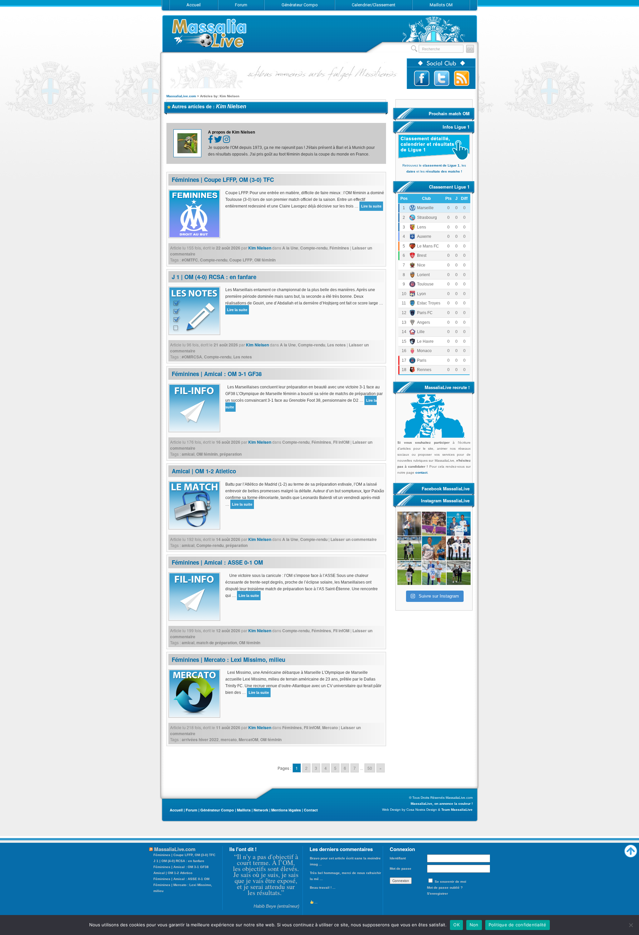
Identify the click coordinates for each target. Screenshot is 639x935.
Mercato (330, 727)
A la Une (290, 248)
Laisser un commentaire (353, 539)
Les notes (336, 345)
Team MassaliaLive (457, 809)
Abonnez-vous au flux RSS (461, 78)
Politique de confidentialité (517, 924)
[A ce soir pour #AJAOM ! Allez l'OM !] (409, 524)
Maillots (244, 809)
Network (261, 809)
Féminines (339, 248)
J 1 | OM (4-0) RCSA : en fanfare (214, 277)
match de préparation (216, 643)
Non (474, 924)
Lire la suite (371, 206)
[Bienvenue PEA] (459, 524)
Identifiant (398, 858)
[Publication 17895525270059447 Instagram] (434, 524)
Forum (191, 809)
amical (188, 454)
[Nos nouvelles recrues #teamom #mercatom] (459, 548)
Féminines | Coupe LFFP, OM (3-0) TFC (223, 180)
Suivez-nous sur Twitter (441, 78)
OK (456, 924)
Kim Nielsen (231, 106)
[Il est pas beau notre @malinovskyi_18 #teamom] (409, 573)
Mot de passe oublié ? (445, 887)
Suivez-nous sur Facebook (421, 78)
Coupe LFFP (240, 260)
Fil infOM (341, 442)
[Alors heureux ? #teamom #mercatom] (434, 573)
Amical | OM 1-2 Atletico (204, 471)
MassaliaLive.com (210, 33)
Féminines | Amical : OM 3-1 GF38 (217, 374)
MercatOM (248, 739)
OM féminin (265, 260)
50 (369, 768)
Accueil (176, 809)
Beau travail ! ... (322, 887)
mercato (229, 739)
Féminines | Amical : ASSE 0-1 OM (217, 562)
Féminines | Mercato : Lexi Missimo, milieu (228, 660)
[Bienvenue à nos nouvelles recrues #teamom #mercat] (459, 573)
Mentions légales (286, 809)
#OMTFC (190, 260)
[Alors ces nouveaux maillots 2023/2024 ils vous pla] (434, 548)
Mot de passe (400, 868)
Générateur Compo (217, 809)
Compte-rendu (313, 248)
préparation (231, 454)
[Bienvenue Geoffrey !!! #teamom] (409, 548)
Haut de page (630, 849)
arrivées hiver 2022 (200, 739)
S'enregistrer (437, 893)
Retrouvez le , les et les (434, 168)
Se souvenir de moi (450, 881)
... (316, 902)
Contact (311, 809)
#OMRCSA (192, 357)
